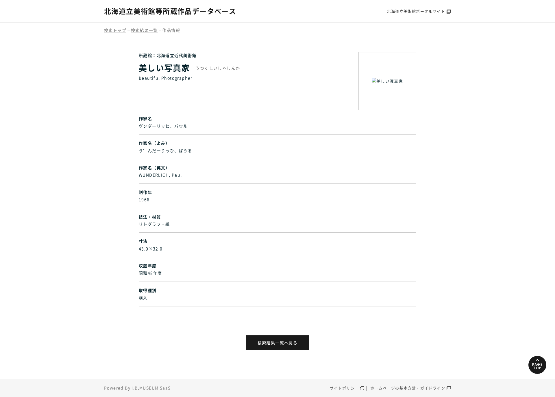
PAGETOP (537, 366)
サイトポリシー (344, 388)
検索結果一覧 (144, 30)
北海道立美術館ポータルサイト (416, 11)
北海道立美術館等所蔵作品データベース (170, 11)
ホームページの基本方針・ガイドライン (407, 388)
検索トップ (115, 30)
